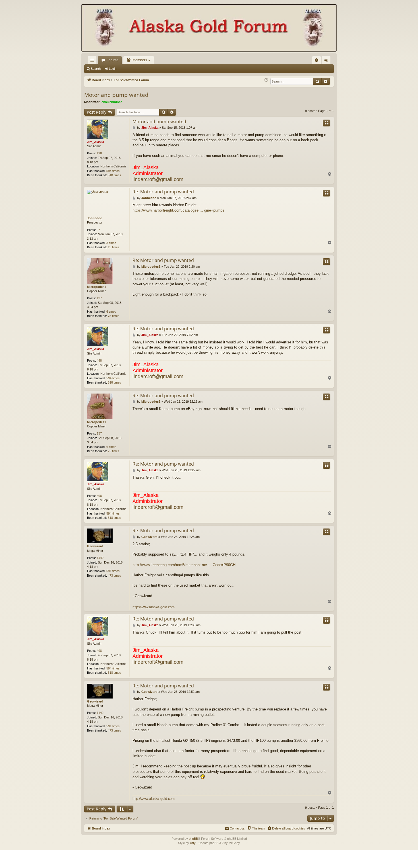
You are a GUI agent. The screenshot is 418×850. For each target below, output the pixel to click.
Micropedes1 (96, 286)
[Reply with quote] (326, 123)
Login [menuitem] (327, 61)
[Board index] (209, 28)
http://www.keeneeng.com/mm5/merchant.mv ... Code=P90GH (184, 565)
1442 (100, 558)
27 (98, 230)
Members (140, 60)
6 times (111, 311)
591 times (113, 571)
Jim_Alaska (95, 142)
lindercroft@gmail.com (158, 179)
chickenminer (112, 102)
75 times (113, 316)
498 (99, 153)
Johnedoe (94, 218)
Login (112, 68)
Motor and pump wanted (116, 95)
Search (96, 68)
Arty (193, 843)
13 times (113, 247)
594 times (113, 171)
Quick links (93, 61)
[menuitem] (316, 60)
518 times (114, 175)
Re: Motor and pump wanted (163, 191)
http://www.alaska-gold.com (154, 607)
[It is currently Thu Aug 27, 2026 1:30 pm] (266, 80)
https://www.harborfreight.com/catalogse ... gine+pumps (178, 210)
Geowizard (95, 546)
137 (99, 298)
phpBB (193, 838)
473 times (114, 575)
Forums (112, 60)
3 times (111, 243)
